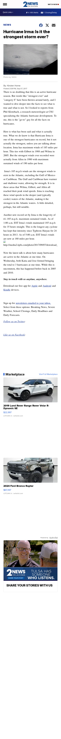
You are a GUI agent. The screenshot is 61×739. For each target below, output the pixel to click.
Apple (34, 285)
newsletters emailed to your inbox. (33, 303)
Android (47, 285)
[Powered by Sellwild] (53, 538)
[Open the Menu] (4, 4)
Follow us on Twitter (14, 321)
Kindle (6, 289)
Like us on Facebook (14, 334)
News (7, 24)
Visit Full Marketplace (48, 374)
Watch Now (53, 4)
